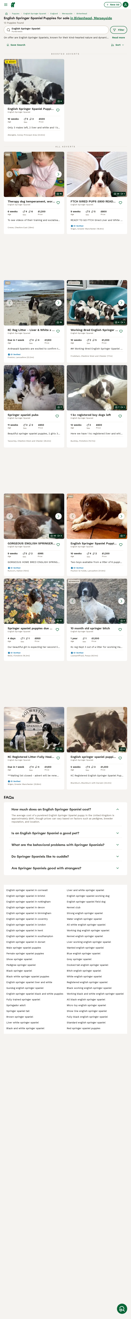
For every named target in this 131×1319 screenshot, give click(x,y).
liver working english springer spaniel (89, 942)
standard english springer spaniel (86, 1022)
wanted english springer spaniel (85, 947)
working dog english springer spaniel (88, 930)
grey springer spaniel (79, 959)
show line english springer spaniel (87, 1011)
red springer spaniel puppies (83, 1028)
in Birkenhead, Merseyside (91, 18)
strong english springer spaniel (85, 913)
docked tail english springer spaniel (87, 965)
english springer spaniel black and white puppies (34, 993)
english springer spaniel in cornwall (27, 890)
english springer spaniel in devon (25, 907)
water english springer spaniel (84, 919)
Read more (118, 37)
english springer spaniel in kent (24, 930)
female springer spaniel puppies (25, 953)
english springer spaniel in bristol (25, 896)
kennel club (73, 907)
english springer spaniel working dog (88, 896)
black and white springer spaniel (25, 1028)
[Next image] (58, 174)
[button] (34, 174)
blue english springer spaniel (83, 953)
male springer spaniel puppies (23, 947)
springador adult (16, 1005)
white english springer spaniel (84, 976)
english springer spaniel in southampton (29, 936)
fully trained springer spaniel (23, 999)
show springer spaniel (19, 959)
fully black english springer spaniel (87, 1016)
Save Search (18, 44)
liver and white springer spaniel (85, 890)
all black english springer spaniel (86, 999)
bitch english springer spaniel (84, 970)
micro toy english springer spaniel (86, 1005)
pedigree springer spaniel (21, 965)
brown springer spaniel (19, 1016)
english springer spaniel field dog (86, 901)
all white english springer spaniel (86, 924)
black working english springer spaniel (89, 988)
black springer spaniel (19, 970)
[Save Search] (122, 1309)
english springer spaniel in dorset (25, 942)
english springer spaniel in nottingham (28, 901)
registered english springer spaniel (87, 982)
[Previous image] (9, 174)
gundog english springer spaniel (25, 988)
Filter (121, 29)
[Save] (57, 110)
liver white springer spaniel (22, 1022)
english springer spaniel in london (26, 924)
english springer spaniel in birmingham (28, 913)
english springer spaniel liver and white (29, 982)
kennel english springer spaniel (85, 936)
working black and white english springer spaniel (95, 993)
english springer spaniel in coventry (27, 919)
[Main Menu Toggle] (6, 4)
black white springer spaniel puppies (27, 976)
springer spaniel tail (18, 1011)
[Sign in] (125, 5)
